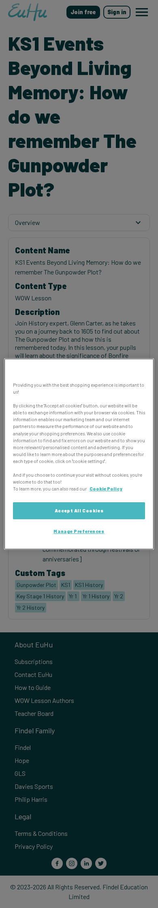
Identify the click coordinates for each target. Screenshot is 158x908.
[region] (79, 454)
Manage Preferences (78, 531)
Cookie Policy (106, 488)
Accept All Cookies (79, 510)
